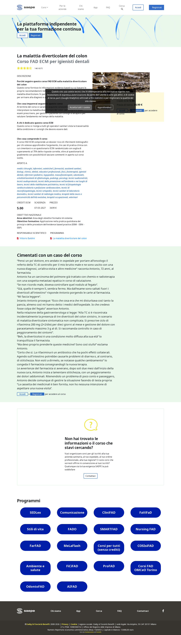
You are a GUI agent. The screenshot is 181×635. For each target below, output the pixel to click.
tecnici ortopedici (44, 190)
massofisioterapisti (63, 174)
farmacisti (59, 168)
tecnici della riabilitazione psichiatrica (41, 184)
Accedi (138, 7)
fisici (63, 171)
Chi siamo (81, 7)
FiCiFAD (72, 566)
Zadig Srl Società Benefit (38, 624)
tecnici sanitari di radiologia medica (44, 194)
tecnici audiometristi (78, 178)
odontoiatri (78, 174)
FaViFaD (145, 512)
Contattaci (90, 475)
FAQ (108, 7)
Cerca (122, 5)
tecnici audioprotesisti (27, 181)
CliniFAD (108, 512)
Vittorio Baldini (27, 238)
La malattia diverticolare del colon (70, 238)
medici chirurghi (24, 168)
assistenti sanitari (73, 168)
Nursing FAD (146, 529)
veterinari (73, 197)
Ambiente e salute (35, 568)
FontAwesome (89, 632)
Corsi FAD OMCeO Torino (145, 568)
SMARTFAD (109, 529)
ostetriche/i (48, 168)
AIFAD (72, 586)
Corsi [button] (43, 7)
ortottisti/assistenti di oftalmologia (33, 178)
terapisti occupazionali (57, 197)
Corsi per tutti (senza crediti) (109, 547)
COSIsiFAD (146, 545)
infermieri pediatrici (33, 174)
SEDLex (35, 512)
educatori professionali (49, 171)
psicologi (63, 178)
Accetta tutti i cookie (80, 107)
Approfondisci (104, 107)
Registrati (157, 7)
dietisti (35, 171)
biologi (20, 171)
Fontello (98, 632)
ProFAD (109, 566)
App (96, 7)
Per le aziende (62, 7)
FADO (72, 529)
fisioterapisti (72, 171)
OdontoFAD (35, 586)
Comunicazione (72, 512)
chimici (27, 171)
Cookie (74, 624)
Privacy (65, 624)
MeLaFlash (72, 545)
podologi (54, 178)
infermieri (37, 168)
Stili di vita (35, 529)
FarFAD (35, 545)
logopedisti (49, 174)
